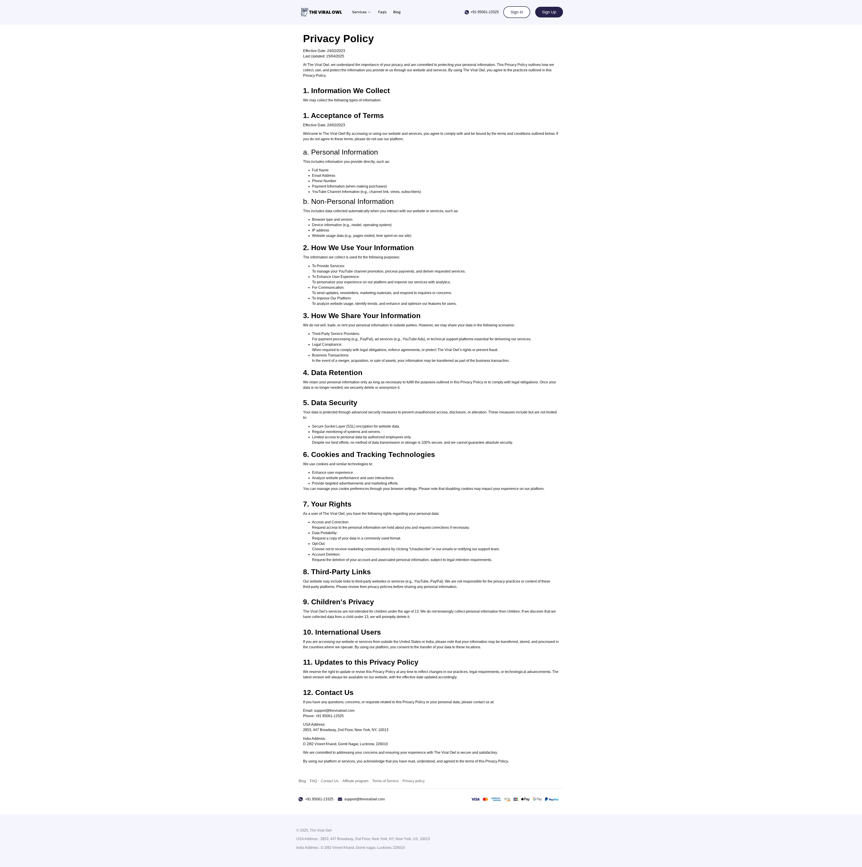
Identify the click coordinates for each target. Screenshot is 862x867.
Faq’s (382, 12)
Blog (396, 12)
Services (359, 12)
